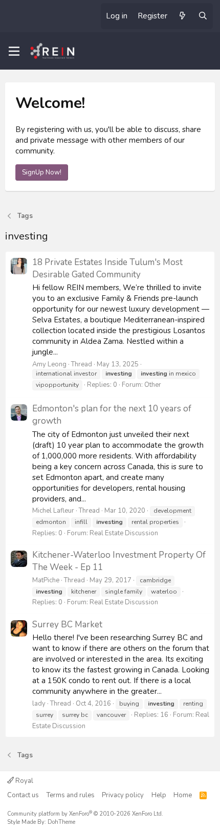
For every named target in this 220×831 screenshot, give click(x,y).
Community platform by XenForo (85, 814)
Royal (23, 780)
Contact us (23, 795)
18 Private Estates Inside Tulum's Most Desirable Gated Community (107, 268)
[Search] (203, 16)
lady (39, 703)
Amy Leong (49, 364)
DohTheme (61, 822)
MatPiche (45, 580)
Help (158, 795)
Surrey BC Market (67, 624)
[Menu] (14, 51)
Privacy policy (123, 795)
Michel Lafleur (53, 510)
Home (182, 795)
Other (152, 384)
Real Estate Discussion (124, 533)
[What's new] (182, 16)
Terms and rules (71, 795)
